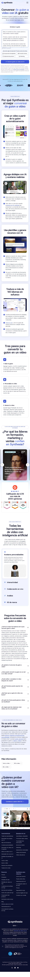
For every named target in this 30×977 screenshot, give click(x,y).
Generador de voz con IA (7, 854)
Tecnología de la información (20, 841)
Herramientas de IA (6, 906)
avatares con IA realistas (12, 205)
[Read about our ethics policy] (18, 954)
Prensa (18, 888)
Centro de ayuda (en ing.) (7, 892)
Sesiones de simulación (6, 865)
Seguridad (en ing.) (20, 890)
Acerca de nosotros (20, 876)
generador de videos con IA (20, 930)
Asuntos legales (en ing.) (22, 892)
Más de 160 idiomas (6, 842)
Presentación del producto (5, 895)
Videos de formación (21, 852)
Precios (3, 874)
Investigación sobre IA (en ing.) (21, 884)
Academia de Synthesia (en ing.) (7, 886)
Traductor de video (5, 868)
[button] (15, 926)
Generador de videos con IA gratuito (7, 848)
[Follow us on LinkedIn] (15, 967)
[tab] (15, 564)
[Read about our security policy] (10, 954)
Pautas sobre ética (20, 879)
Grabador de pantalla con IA (7, 857)
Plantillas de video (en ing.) (6, 882)
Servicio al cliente (20, 845)
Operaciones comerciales (22, 850)
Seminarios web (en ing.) (7, 899)
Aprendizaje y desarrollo (22, 836)
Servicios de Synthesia (6, 890)
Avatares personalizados (7, 845)
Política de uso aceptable (18, 69)
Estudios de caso (5, 879)
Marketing (18, 847)
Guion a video (4, 863)
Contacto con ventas (21, 895)
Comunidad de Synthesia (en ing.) (7, 909)
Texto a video (4, 860)
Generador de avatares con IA (6, 839)
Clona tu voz (9, 322)
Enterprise (3, 877)
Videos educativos (20, 855)
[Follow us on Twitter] (12, 967)
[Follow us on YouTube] (17, 967)
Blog (2, 901)
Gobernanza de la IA (21, 881)
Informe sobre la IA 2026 (7, 904)
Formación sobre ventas (22, 838)
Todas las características (7, 836)
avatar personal (19, 739)
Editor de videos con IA (6, 851)
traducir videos (17, 740)
